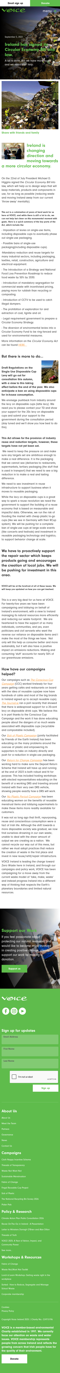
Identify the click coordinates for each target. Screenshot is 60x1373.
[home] (13, 10)
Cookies (5, 1307)
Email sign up (15, 3)
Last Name (9, 1061)
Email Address (11, 1037)
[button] (50, 11)
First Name (9, 1049)
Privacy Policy (8, 1311)
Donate (14, 1358)
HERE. (22, 345)
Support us (14, 968)
